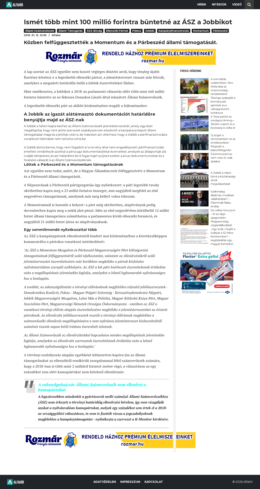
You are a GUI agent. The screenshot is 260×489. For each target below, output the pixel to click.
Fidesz (136, 30)
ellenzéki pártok (117, 30)
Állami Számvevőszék (39, 30)
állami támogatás (70, 30)
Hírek (201, 4)
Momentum (201, 30)
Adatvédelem (104, 482)
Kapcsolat (154, 482)
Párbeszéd (220, 30)
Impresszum (130, 482)
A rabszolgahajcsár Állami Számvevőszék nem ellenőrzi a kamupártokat (92, 387)
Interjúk (219, 4)
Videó (237, 4)
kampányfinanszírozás (173, 30)
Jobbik (149, 30)
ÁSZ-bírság (94, 30)
